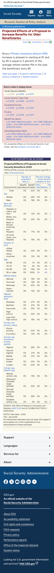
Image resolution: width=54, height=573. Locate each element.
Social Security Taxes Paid (16, 98)
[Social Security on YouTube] (17, 482)
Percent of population (26, 179)
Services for (11, 453)
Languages (11, 445)
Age (6, 259)
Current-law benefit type (9, 369)
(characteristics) (16, 173)
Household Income (12, 105)
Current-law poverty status (10, 324)
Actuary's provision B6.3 (29, 147)
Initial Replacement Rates (15, 131)
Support (9, 437)
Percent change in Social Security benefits (44, 179)
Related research (30, 77)
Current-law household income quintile (9, 340)
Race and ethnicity (8, 204)
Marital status (10, 276)
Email (25, 42)
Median (44, 187)
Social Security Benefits (15, 91)
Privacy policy (11, 534)
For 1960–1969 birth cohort (20, 122)
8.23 (16, 408)
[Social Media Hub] (34, 482)
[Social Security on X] (11, 482)
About (7, 462)
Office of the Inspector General (21, 545)
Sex (5, 194)
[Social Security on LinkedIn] (28, 482)
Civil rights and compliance (19, 524)
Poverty (8, 112)
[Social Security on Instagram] (23, 482)
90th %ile (50, 186)
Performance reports (15, 539)
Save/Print (36, 42)
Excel (46, 42)
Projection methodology (30, 74)
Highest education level (8, 296)
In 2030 (12, 94)
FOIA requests (12, 529)
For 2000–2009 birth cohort (28, 124)
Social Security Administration (21, 502)
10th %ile (38, 186)
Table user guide (9, 74)
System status (12, 550)
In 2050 (22, 94)
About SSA (10, 514)
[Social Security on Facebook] (6, 482)
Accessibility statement (17, 519)
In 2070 (30, 94)
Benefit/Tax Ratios (12, 119)
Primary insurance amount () (29, 53)
